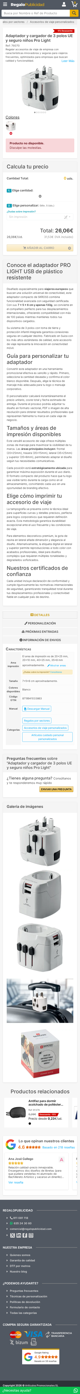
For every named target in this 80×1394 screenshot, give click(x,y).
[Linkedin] (18, 1235)
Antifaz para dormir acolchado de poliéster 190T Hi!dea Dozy (44, 1104)
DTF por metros (20, 1265)
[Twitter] (12, 1235)
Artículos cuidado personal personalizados (47, 736)
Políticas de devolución (25, 1301)
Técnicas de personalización (28, 1296)
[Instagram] (31, 1235)
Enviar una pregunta (56, 789)
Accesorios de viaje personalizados (45, 727)
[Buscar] (74, 13)
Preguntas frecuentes (24, 1290)
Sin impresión (18, 217)
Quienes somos (20, 1255)
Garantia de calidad (22, 1260)
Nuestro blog (18, 1271)
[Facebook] (25, 1235)
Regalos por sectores (37, 720)
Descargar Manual (38, 708)
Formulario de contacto (25, 1307)
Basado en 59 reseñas (45, 1361)
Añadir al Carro (40, 248)
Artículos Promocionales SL (41, 1385)
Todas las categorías (23, 1312)
